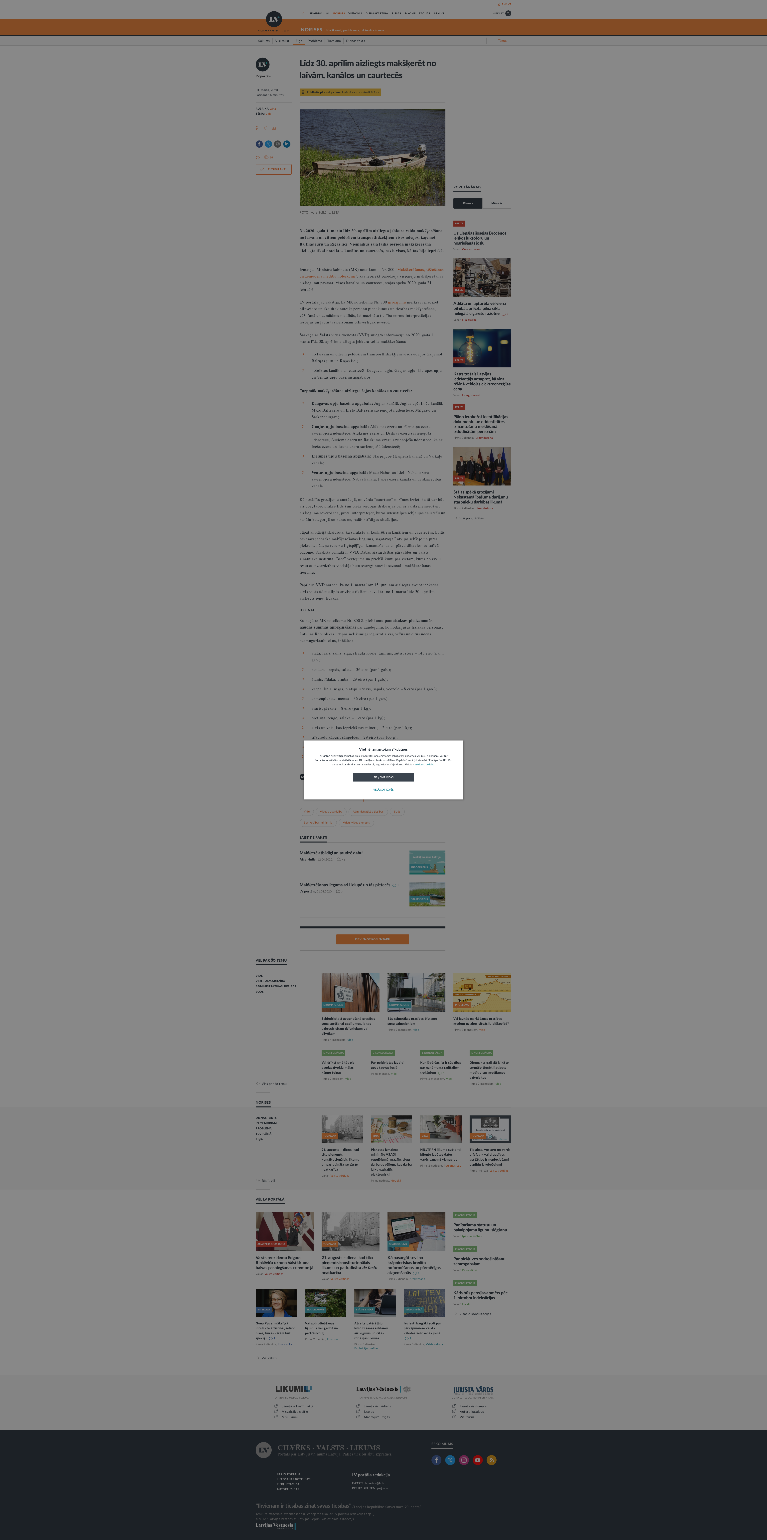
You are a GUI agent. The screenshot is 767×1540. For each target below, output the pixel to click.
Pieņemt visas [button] (384, 777)
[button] (383, 790)
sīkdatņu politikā (424, 765)
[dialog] (383, 769)
